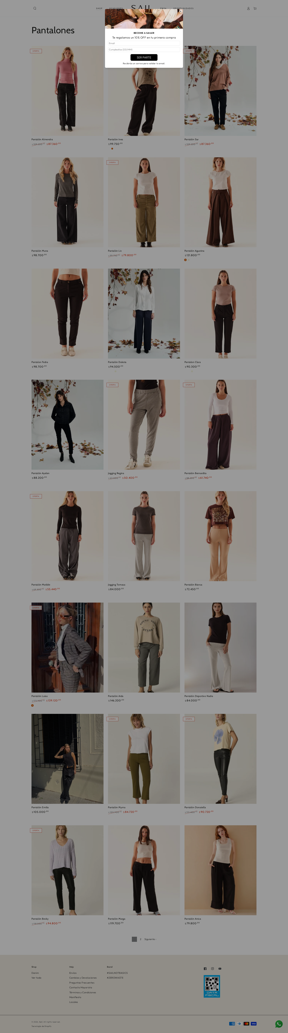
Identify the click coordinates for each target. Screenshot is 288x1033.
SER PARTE (144, 57)
